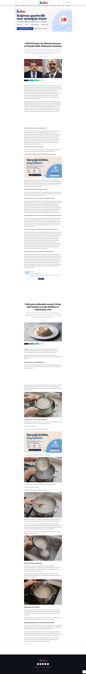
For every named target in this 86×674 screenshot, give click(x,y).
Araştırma (23, 5)
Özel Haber (17, 5)
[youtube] (68, 2)
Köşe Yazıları (29, 5)
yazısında (46, 355)
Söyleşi (34, 5)
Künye (40, 667)
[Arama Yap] (17, 2)
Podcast (39, 5)
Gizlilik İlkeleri (49, 667)
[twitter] (66, 2)
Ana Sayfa (36, 667)
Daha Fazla (68, 5)
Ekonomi (62, 5)
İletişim (43, 667)
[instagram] (70, 2)
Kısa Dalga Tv (53, 5)
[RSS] (48, 664)
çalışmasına (43, 421)
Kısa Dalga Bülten (45, 5)
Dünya (58, 5)
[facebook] (64, 2)
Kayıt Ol (41, 278)
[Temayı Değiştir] (15, 2)
